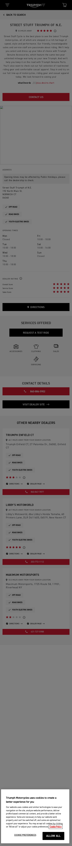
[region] (35, 816)
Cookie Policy (56, 827)
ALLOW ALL (53, 836)
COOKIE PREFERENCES (25, 835)
